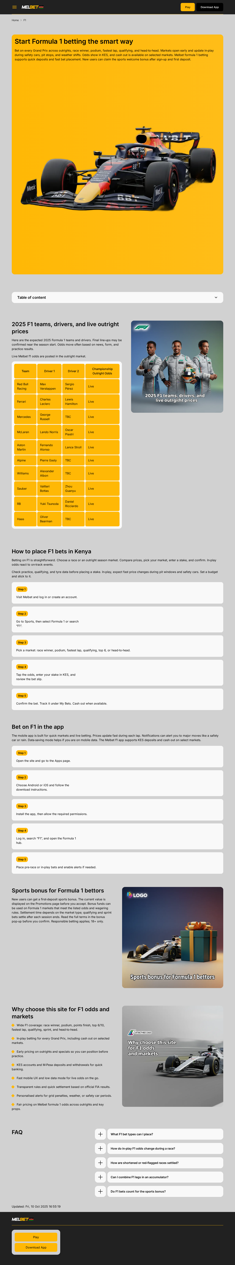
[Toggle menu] (14, 7)
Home (15, 20)
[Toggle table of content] (216, 297)
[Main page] (33, 7)
